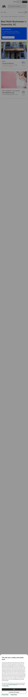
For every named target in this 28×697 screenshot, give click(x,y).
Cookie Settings (14, 692)
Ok (14, 689)
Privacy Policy (6, 685)
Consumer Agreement (12, 684)
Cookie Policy (14, 694)
